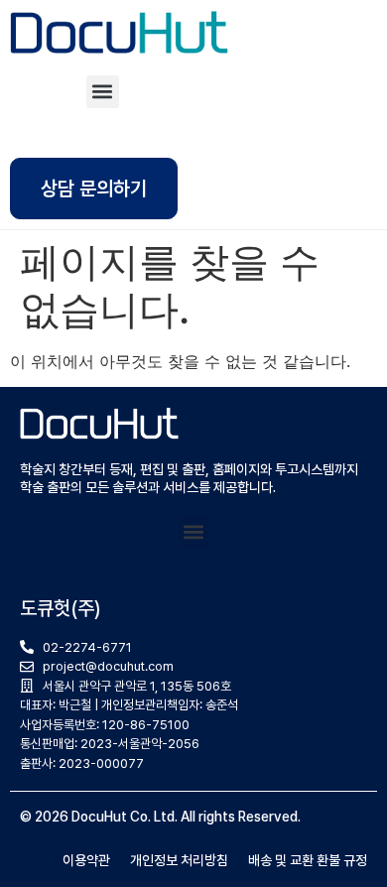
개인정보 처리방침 (179, 860)
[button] (102, 91)
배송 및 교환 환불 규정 (307, 860)
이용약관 (86, 860)
